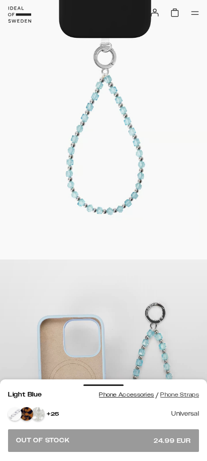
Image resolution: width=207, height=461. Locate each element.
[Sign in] (155, 13)
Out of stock (103, 440)
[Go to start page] (19, 15)
